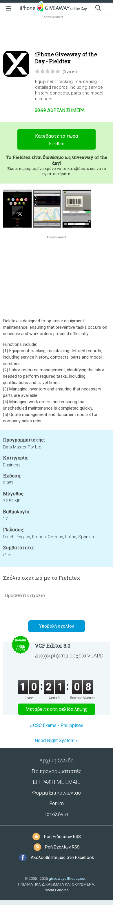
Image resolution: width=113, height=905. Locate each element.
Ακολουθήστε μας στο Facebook (62, 857)
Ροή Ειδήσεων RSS (62, 836)
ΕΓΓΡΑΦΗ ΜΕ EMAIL (56, 782)
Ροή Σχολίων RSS (62, 847)
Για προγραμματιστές (57, 771)
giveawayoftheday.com (68, 878)
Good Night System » (56, 740)
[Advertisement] (56, 33)
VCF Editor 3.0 (52, 645)
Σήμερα (60, 110)
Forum (56, 803)
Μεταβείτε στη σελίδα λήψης (56, 709)
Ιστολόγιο (56, 814)
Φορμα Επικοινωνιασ (56, 793)
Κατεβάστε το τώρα (56, 139)
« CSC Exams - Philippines (56, 725)
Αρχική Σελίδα (56, 760)
